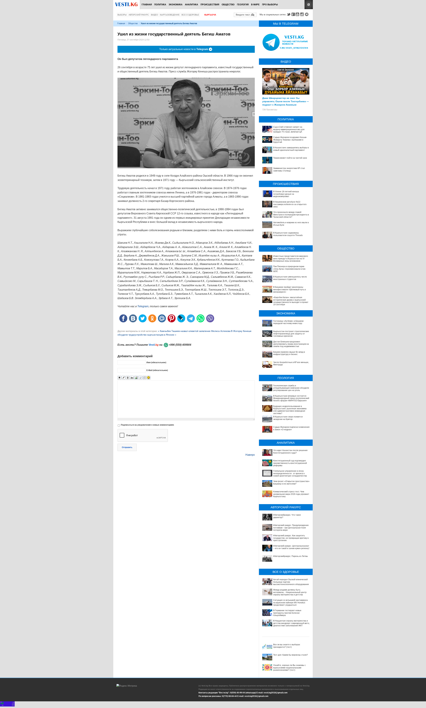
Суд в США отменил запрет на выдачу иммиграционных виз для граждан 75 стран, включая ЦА (289, 129)
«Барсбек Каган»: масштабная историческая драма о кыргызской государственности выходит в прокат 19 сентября (290, 301)
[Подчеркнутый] (128, 378)
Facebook (293, 14)
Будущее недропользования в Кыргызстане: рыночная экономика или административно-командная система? (290, 410)
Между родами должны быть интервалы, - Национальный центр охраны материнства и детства (290, 592)
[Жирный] (119, 378)
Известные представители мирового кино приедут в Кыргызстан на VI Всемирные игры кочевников (290, 258)
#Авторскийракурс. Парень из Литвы (290, 556)
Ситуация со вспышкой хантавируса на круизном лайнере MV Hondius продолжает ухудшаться (290, 602)
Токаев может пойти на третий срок (290, 158)
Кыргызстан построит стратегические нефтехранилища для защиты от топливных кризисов (291, 333)
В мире (255, 4)
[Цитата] (140, 378)
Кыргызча (210, 15)
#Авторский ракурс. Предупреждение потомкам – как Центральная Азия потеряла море (291, 527)
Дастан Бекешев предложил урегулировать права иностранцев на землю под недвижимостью (291, 344)
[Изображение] (136, 378)
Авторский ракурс (139, 15)
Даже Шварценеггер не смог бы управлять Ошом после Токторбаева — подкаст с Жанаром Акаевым (285, 101)
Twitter (288, 14)
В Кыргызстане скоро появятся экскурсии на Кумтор (288, 418)
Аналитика (191, 4)
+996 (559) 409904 (180, 344)
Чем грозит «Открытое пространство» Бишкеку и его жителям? (291, 482)
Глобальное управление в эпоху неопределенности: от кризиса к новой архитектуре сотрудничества (290, 473)
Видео (154, 15)
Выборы (122, 15)
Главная (147, 4)
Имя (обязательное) (156, 362)
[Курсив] (123, 378)
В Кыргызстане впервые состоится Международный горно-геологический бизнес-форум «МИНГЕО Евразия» (291, 398)
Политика (160, 4)
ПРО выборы (270, 4)
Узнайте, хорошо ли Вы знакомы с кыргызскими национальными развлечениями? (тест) (289, 667)
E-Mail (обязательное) (157, 370)
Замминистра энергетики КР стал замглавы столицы (289, 169)
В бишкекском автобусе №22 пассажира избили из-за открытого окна (290, 204)
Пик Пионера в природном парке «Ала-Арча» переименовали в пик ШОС (289, 268)
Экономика (175, 4)
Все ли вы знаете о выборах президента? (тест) (286, 645)
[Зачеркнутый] (132, 378)
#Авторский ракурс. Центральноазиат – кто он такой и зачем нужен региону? (291, 547)
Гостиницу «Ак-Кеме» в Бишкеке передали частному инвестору (288, 322)
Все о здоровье (190, 15)
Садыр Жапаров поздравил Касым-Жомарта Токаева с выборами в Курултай (290, 139)
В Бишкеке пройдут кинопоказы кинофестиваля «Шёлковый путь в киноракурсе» (289, 289)
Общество (228, 4)
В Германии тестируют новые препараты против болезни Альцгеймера (287, 612)
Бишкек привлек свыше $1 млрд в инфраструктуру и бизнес (289, 353)
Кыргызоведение (170, 15)
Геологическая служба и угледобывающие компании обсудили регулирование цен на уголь (291, 388)
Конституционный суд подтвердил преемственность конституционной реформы (290, 463)
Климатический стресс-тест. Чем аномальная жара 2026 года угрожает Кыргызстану (291, 494)
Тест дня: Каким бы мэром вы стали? (290, 655)
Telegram (307, 14)
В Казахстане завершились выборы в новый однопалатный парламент (291, 148)
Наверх (250, 454)
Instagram (302, 14)
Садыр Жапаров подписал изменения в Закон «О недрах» (291, 428)
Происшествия (210, 4)
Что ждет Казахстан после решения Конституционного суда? (290, 451)
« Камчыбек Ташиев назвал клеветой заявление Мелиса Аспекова (194, 331)
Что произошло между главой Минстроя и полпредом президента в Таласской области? (291, 214)
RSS (309, 4)
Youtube (298, 14)
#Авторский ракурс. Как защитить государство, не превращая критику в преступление (291, 538)
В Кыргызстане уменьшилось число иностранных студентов (290, 278)
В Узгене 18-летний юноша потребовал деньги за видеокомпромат (286, 194)
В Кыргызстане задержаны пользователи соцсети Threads (288, 234)
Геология (243, 4)
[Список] (144, 378)
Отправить (127, 447)
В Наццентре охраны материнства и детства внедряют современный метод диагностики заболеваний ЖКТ (291, 623)
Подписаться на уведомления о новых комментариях (147, 425)
